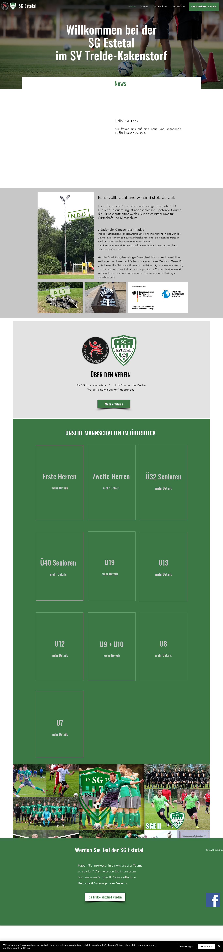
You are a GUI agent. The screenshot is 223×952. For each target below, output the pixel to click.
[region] (59, 482)
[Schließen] (219, 946)
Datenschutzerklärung (18, 948)
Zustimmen (206, 946)
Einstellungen (186, 946)
